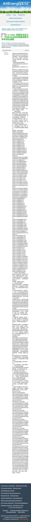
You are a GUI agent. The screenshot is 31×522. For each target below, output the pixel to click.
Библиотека (21, 14)
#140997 (27, 50)
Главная (8, 14)
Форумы (8, 43)
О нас (14, 14)
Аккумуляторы (14, 495)
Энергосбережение (6, 498)
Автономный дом (17, 498)
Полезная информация (21, 503)
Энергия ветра (17, 488)
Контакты (5, 510)
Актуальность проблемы (8, 485)
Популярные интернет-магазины (15, 21)
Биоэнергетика (5, 495)
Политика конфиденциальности (19, 510)
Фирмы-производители (15, 18)
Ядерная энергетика (6, 505)
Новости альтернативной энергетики (11, 500)
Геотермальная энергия (7, 490)
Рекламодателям (15, 24)
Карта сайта (21, 512)
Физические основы (21, 485)
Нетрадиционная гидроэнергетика (10, 493)
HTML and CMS (24, 519)
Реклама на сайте (18, 505)
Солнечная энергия (6, 488)
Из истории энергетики (7, 503)
